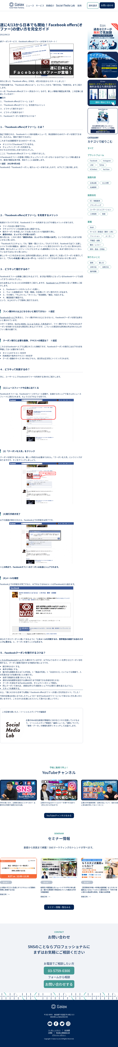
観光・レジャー (95, 245)
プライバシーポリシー (59, 1035)
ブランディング (95, 205)
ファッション (95, 236)
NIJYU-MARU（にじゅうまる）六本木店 (31, 323)
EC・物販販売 (95, 201)
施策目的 (92, 195)
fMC (1, 134)
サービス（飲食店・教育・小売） (102, 232)
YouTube (106, 169)
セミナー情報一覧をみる (59, 907)
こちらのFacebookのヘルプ (11, 660)
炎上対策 (105, 183)
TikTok (101, 165)
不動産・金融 (95, 240)
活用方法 (105, 267)
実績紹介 (50, 5)
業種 (90, 221)
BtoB (92, 227)
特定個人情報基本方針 (63, 1033)
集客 (103, 214)
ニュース (30, 5)
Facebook (93, 160)
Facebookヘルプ (53, 282)
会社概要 (67, 1030)
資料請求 (93, 5)
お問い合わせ (107, 5)
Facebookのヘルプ (8, 317)
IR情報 (50, 1033)
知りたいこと (94, 257)
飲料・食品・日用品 (97, 249)
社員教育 (93, 187)
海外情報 (93, 271)
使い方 (101, 262)
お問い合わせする (59, 984)
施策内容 (92, 177)
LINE (91, 165)
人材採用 (93, 214)
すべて (91, 148)
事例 (91, 262)
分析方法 (93, 267)
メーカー (108, 236)
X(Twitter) (93, 169)
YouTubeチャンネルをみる (59, 815)
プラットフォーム (96, 155)
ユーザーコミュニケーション (100, 209)
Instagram (107, 160)
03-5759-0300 (59, 970)
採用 (79, 5)
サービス (40, 5)
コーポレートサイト (54, 1030)
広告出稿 (93, 183)
